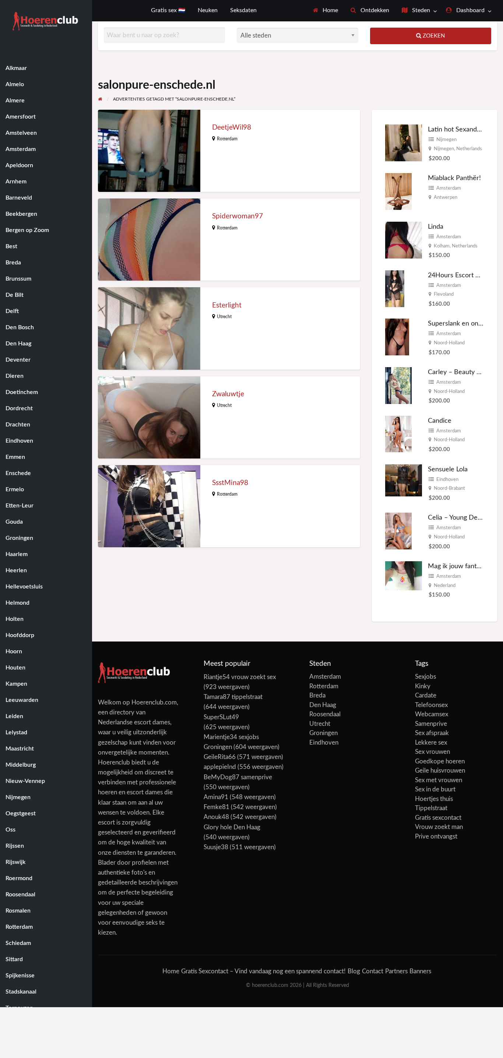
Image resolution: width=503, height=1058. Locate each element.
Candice (439, 420)
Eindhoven (447, 479)
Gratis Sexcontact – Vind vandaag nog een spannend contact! (263, 971)
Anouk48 (216, 817)
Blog (354, 971)
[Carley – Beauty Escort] (398, 385)
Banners (420, 971)
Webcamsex (431, 714)
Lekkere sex (431, 742)
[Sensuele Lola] (403, 480)
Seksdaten (243, 10)
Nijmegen (446, 139)
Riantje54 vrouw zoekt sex (240, 677)
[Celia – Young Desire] (398, 530)
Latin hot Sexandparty (460, 129)
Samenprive (431, 724)
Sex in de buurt (435, 789)
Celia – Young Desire (458, 517)
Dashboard (470, 10)
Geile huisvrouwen (440, 770)
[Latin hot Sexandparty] (403, 142)
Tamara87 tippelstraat (233, 697)
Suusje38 (216, 847)
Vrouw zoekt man (439, 827)
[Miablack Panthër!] (398, 190)
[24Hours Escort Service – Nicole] (394, 288)
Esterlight (227, 305)
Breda (317, 695)
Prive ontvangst (436, 836)
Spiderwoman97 (237, 216)
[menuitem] (326, 10)
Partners (396, 971)
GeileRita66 (220, 757)
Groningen (323, 733)
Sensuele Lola (448, 469)
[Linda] (403, 239)
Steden (420, 10)
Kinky (422, 686)
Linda (435, 226)
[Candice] (398, 433)
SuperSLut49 (221, 717)
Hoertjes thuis (434, 799)
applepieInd (220, 767)
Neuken (208, 10)
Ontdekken (374, 10)
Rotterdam (227, 139)
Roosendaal (325, 714)
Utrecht (224, 316)
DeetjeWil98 (231, 127)
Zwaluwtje (228, 394)
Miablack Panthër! (454, 178)
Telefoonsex (431, 705)
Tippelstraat (431, 808)
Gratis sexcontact (438, 818)
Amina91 (216, 797)
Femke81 (216, 807)
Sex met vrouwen (438, 780)
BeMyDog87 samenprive (238, 777)
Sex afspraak (432, 733)
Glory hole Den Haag (232, 827)
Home (329, 10)
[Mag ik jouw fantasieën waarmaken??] (403, 575)
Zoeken (433, 36)
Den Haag (322, 705)
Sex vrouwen (432, 752)
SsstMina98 (230, 482)
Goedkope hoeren (440, 761)
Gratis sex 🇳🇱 (168, 10)
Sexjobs (425, 677)
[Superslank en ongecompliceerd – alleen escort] (397, 336)
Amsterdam (448, 188)
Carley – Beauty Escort (461, 372)
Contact (372, 971)
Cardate (425, 695)
